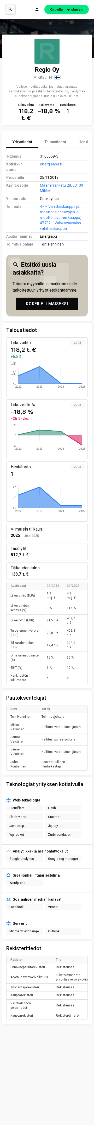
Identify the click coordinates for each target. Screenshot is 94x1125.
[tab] (22, 142)
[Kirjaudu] (37, 9)
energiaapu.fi (51, 164)
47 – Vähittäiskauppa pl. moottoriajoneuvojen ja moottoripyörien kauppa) (60, 212)
